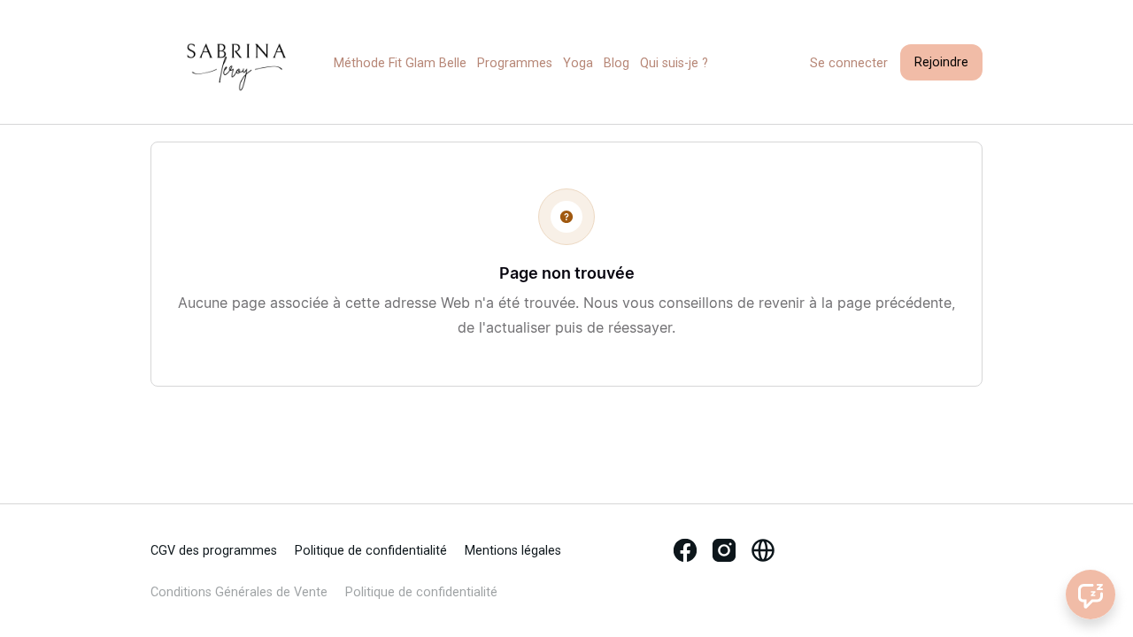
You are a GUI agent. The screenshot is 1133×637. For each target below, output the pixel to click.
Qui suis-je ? (674, 63)
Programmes (514, 63)
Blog (616, 63)
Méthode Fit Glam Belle (400, 63)
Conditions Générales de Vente (239, 592)
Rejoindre (941, 62)
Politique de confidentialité (371, 550)
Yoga (578, 63)
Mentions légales (513, 550)
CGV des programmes (213, 550)
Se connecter (849, 63)
